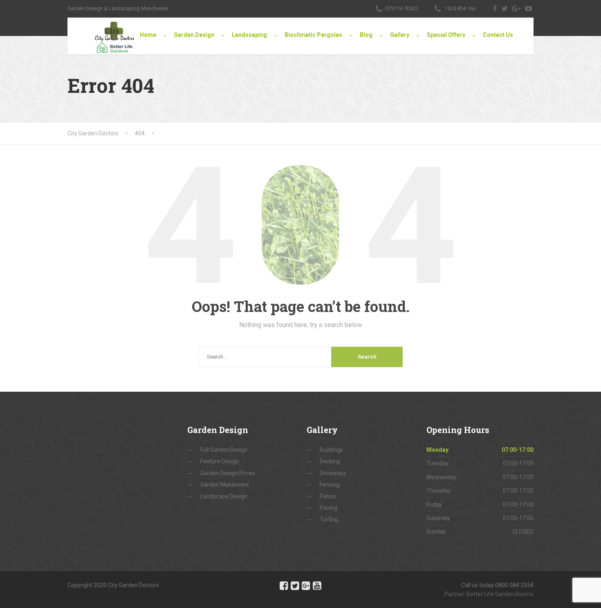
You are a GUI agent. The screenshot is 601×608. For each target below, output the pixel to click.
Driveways (333, 473)
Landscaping (249, 34)
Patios (328, 496)
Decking (330, 461)
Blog (366, 34)
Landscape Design (223, 496)
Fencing (330, 484)
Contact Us (498, 34)
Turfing (329, 519)
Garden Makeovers (224, 484)
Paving (328, 508)
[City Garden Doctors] (106, 35)
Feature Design (219, 461)
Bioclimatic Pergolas (313, 34)
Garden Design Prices (227, 473)
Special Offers (446, 34)
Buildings (331, 449)
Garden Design (194, 34)
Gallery (399, 34)
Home (148, 34)
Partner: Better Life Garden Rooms (489, 594)
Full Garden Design (224, 449)
